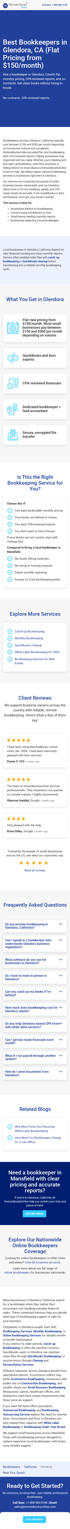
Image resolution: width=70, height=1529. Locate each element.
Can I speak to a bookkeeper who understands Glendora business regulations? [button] (28, 943)
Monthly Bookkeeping (29, 638)
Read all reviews (35, 870)
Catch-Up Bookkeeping (29, 631)
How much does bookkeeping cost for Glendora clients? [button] (31, 1009)
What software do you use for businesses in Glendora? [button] (25, 961)
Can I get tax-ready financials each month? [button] (29, 1041)
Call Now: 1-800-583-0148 (54, 5)
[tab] (35, 926)
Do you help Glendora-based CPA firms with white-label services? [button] (32, 1025)
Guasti (21, 1472)
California (30, 1467)
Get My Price (34, 1213)
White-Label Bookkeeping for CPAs (37, 652)
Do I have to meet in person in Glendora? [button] (26, 977)
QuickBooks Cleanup (28, 645)
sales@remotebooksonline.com (35, 1507)
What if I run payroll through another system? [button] (30, 1057)
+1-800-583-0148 (36, 1502)
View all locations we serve (42, 1262)
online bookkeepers (17, 1272)
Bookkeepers (11, 1467)
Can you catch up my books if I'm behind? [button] (28, 993)
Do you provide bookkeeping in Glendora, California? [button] (26, 926)
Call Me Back (34, 1519)
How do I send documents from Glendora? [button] (27, 1073)
